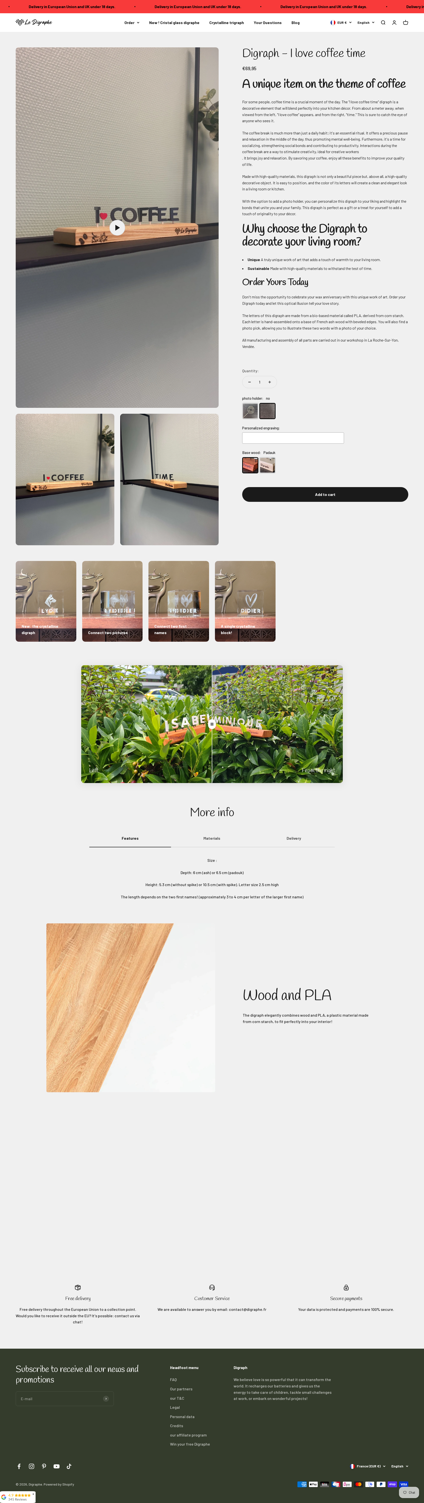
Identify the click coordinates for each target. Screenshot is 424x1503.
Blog (296, 22)
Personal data (182, 1416)
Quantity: (250, 371)
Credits (176, 1425)
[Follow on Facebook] (19, 1466)
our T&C (177, 1398)
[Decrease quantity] (249, 382)
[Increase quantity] (270, 382)
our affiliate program (188, 1435)
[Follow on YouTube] (56, 1466)
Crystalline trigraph (226, 22)
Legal (175, 1407)
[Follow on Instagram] (31, 1466)
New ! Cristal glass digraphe (174, 22)
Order (129, 22)
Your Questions (268, 22)
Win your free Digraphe (190, 1444)
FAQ (173, 1379)
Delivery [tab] (294, 838)
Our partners (181, 1388)
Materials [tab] (211, 838)
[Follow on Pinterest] (44, 1466)
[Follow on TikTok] (69, 1466)
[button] (383, 22)
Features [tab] (130, 838)
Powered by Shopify (59, 1484)
